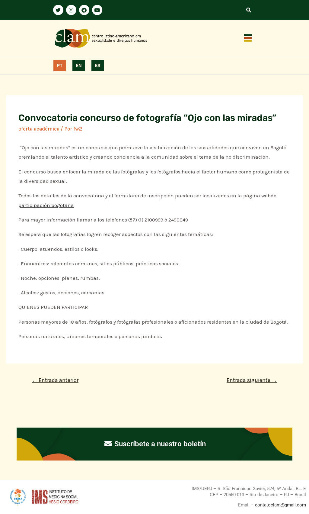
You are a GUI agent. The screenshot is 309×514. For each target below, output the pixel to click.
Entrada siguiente (252, 380)
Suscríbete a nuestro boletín (159, 444)
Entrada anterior (55, 380)
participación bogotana (46, 205)
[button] (248, 38)
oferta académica (38, 129)
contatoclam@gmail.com (280, 505)
